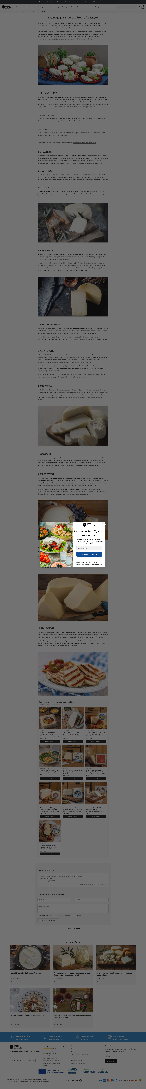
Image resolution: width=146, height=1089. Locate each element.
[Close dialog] (103, 524)
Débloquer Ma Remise (89, 554)
